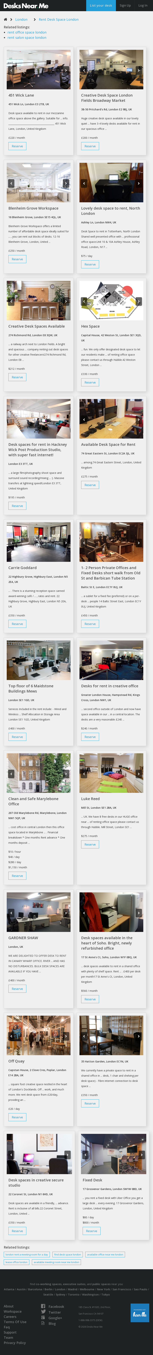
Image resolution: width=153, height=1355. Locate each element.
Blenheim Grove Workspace (33, 208)
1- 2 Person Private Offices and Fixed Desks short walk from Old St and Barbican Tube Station (110, 573)
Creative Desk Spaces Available (36, 326)
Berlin (48, 1289)
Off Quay (16, 1061)
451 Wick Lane (21, 95)
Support (10, 1332)
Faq (7, 1327)
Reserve (17, 146)
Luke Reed (90, 798)
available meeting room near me (56, 1262)
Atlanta (9, 1289)
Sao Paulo (140, 1289)
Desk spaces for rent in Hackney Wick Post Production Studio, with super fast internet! (37, 449)
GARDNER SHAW (23, 937)
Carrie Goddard (22, 567)
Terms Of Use (15, 1322)
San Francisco (122, 1289)
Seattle (48, 1294)
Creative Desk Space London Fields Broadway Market (107, 98)
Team (8, 1337)
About (9, 1306)
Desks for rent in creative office (109, 685)
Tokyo (105, 1294)
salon (26, 37)
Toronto (73, 1294)
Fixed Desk (92, 1180)
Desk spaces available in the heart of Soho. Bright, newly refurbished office (106, 943)
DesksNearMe (26, 5)
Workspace (13, 1311)
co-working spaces (49, 1284)
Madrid (72, 1289)
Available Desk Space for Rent (108, 444)
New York (103, 1289)
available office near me (105, 1254)
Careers (10, 1316)
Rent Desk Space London (59, 19)
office (26, 32)
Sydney (60, 1294)
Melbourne (87, 1289)
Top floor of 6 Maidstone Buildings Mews (30, 688)
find (67, 1254)
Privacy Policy (15, 1342)
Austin (21, 1289)
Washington (90, 1294)
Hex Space (90, 326)
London (21, 19)
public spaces (101, 1284)
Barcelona (35, 1289)
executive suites (74, 1284)
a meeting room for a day (27, 1254)
